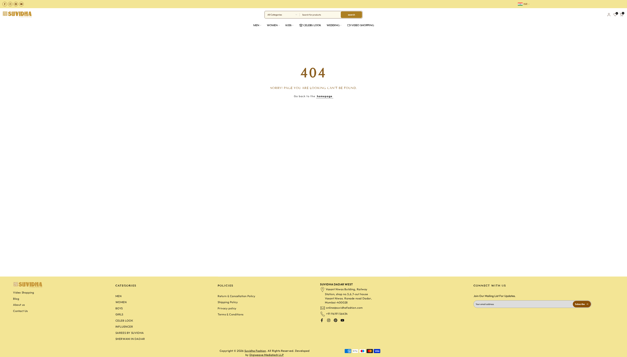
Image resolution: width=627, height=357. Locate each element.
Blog (16, 298)
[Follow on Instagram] (10, 4)
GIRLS (119, 314)
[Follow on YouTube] (21, 4)
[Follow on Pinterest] (16, 4)
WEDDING (333, 25)
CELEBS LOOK (312, 25)
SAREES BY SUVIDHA (129, 332)
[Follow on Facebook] (4, 4)
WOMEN (272, 25)
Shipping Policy (228, 302)
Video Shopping (23, 292)
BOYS (119, 308)
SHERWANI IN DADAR (130, 339)
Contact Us (20, 311)
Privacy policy (227, 308)
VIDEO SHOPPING (362, 25)
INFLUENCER (124, 326)
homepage (324, 96)
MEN (256, 25)
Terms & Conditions (230, 314)
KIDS (288, 25)
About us (19, 304)
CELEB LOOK (124, 320)
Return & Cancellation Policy (236, 296)
